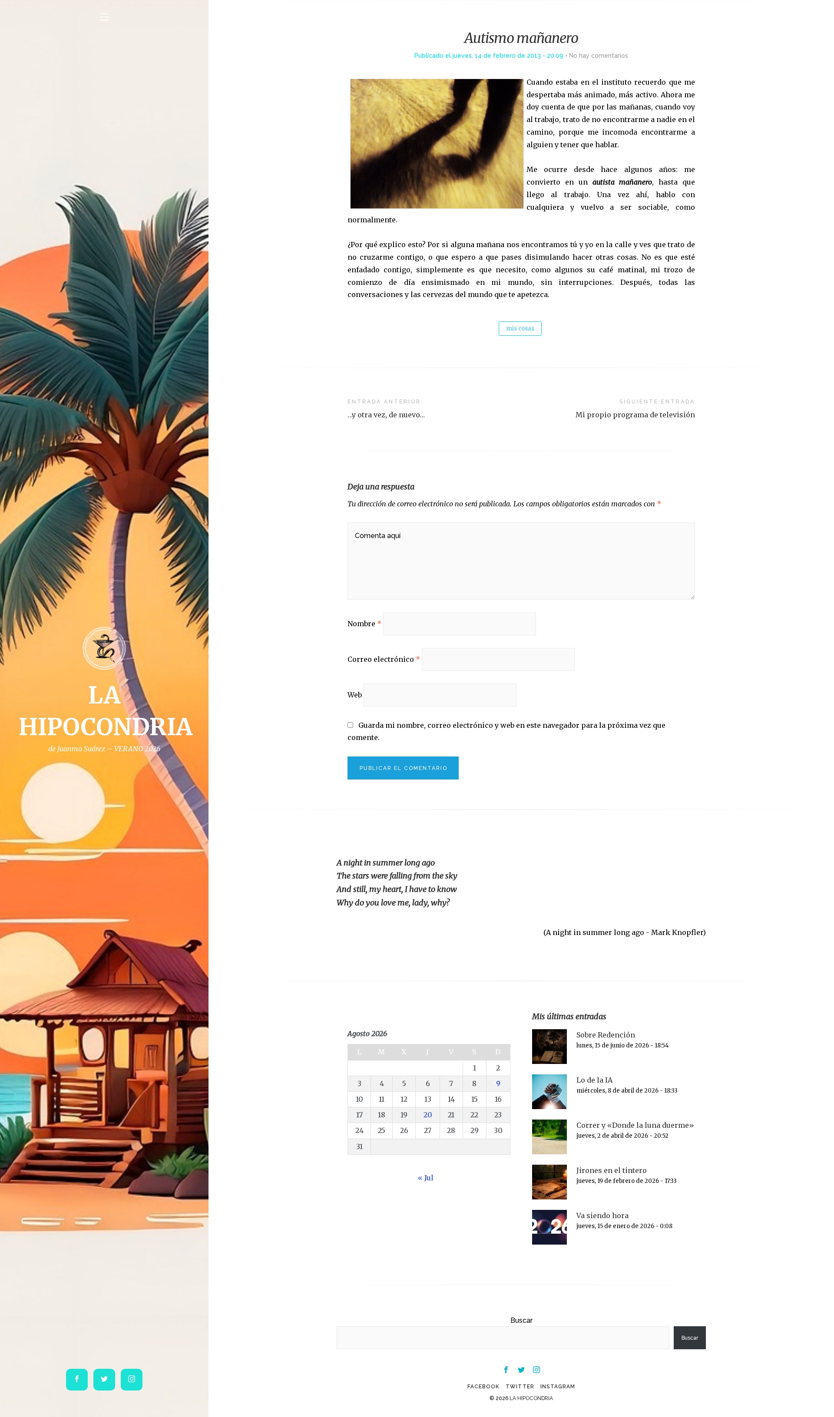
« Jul (426, 1177)
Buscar (521, 1320)
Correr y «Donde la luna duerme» (635, 1125)
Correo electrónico (384, 659)
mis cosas (520, 328)
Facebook (483, 1387)
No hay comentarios (598, 55)
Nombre (364, 623)
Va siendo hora (602, 1215)
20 (428, 1114)
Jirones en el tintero (611, 1170)
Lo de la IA (594, 1080)
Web (355, 694)
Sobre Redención (605, 1035)
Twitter (520, 1387)
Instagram (557, 1387)
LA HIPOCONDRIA (531, 1398)
